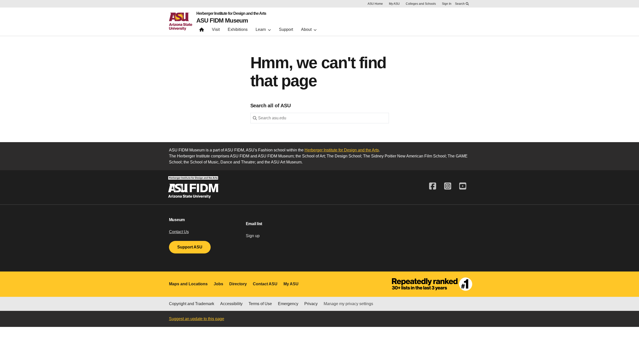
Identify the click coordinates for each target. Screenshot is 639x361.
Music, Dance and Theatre (231, 162)
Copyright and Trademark (191, 304)
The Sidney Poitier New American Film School (404, 156)
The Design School (344, 156)
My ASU (394, 3)
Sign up (253, 236)
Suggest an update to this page (196, 319)
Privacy (311, 304)
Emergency (288, 304)
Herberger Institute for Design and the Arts (231, 14)
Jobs (218, 284)
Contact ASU (265, 284)
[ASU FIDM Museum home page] (201, 31)
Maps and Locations (188, 284)
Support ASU (189, 247)
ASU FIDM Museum (222, 21)
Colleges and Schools (421, 3)
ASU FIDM (239, 156)
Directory (238, 284)
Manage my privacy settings (348, 304)
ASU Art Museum (286, 162)
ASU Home (375, 3)
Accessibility (231, 304)
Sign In (446, 3)
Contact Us (179, 232)
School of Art (313, 156)
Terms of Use (260, 304)
